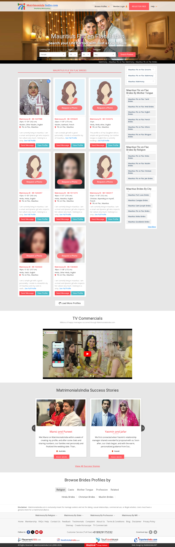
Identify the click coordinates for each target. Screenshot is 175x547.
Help (153, 6)
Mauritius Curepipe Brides (138, 200)
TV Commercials (100, 525)
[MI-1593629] (70, 97)
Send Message (27, 145)
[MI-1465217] (105, 171)
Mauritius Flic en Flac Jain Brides (140, 178)
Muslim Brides (106, 497)
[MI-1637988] (34, 97)
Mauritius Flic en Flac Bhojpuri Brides (139, 135)
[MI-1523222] (34, 245)
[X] (32, 532)
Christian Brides (87, 497)
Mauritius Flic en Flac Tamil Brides (138, 100)
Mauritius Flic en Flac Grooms (139, 69)
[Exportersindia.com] (145, 539)
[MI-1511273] (70, 171)
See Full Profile (30, 140)
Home (20, 521)
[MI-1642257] (34, 171)
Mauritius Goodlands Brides (138, 222)
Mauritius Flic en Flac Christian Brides (139, 172)
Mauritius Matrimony (136, 81)
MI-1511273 (72, 193)
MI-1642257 (37, 193)
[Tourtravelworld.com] (106, 539)
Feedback (66, 521)
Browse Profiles (101, 6)
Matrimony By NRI (130, 515)
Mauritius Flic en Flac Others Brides (139, 128)
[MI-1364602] (70, 245)
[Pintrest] (41, 532)
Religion (97, 49)
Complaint (90, 521)
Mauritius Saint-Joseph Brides (139, 206)
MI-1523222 (37, 267)
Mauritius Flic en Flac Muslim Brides (139, 164)
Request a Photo (69, 108)
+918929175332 (102, 532)
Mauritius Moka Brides (136, 216)
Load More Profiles (71, 303)
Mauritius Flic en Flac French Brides (139, 120)
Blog (128, 521)
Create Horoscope (83, 525)
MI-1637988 (37, 119)
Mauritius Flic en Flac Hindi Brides (141, 106)
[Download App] (150, 532)
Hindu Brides (68, 497)
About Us (101, 521)
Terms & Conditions (115, 521)
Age (70, 49)
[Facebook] (28, 532)
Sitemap (69, 525)
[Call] (48, 81)
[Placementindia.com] (29, 539)
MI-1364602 (72, 267)
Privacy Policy (149, 521)
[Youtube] (37, 532)
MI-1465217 (108, 193)
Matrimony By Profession (101, 515)
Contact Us (55, 521)
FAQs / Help (43, 521)
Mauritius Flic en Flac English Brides (139, 113)
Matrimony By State (73, 515)
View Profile (42, 145)
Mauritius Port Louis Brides (138, 195)
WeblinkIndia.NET (150, 545)
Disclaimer (136, 521)
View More (152, 227)
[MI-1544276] (105, 97)
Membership (31, 521)
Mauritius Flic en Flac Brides (69, 70)
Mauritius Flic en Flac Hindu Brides (138, 157)
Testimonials (78, 521)
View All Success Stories (87, 466)
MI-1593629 (72, 119)
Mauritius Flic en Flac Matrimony (140, 75)
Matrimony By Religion (45, 515)
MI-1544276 (108, 119)
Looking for (44, 49)
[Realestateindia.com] (68, 539)
